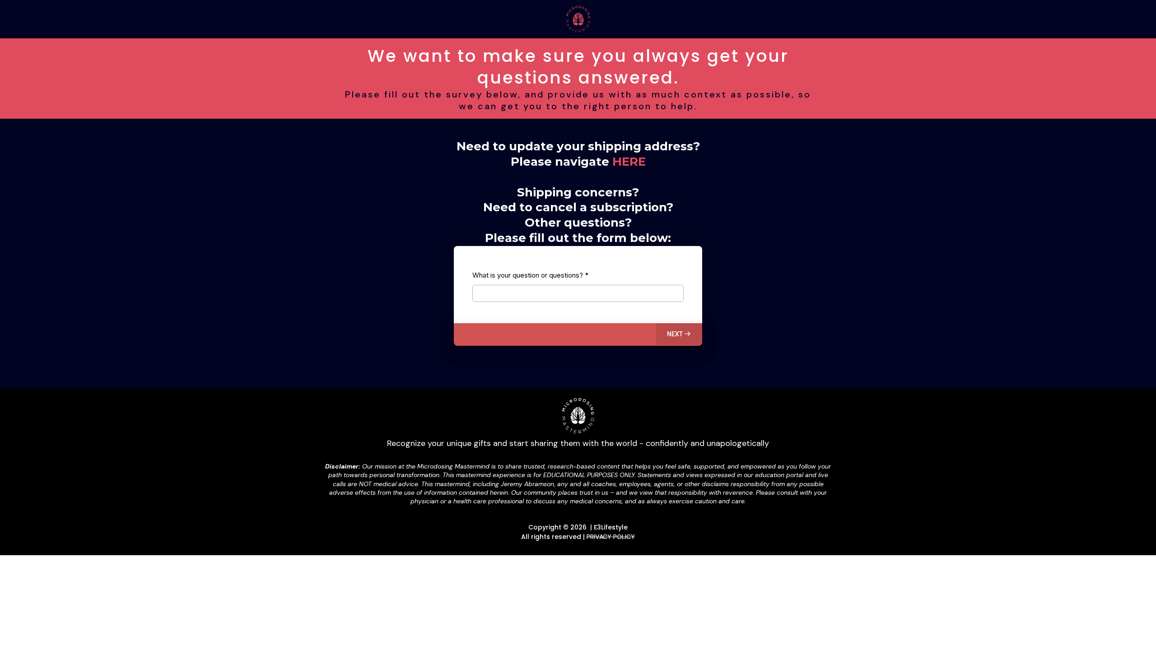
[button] (679, 334)
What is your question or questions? (530, 275)
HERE (629, 161)
